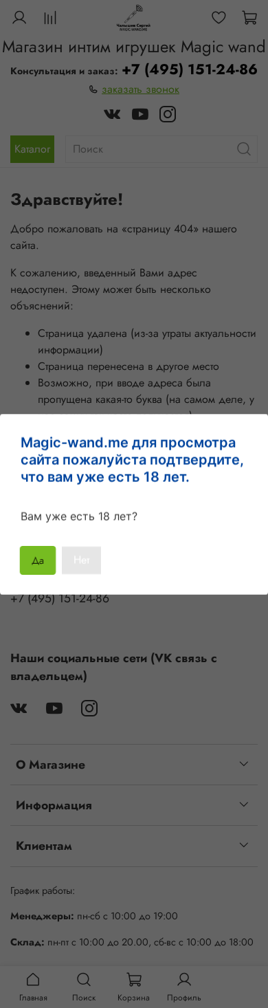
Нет (81, 560)
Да (38, 560)
